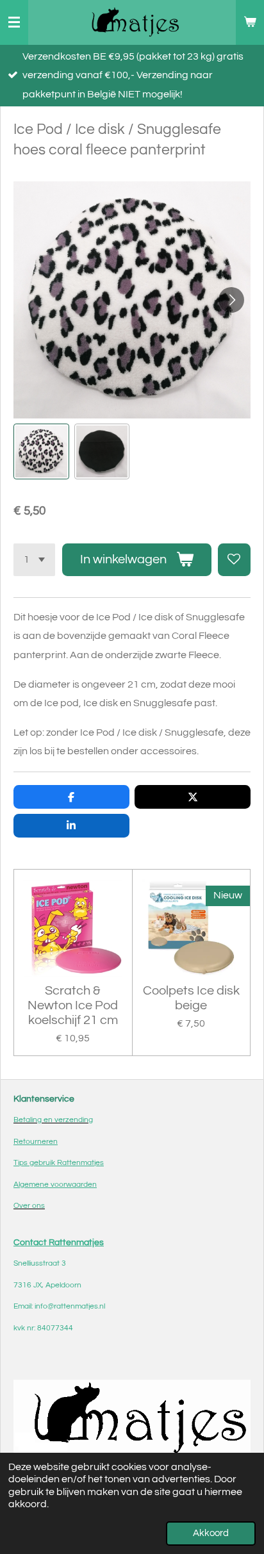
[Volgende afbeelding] (231, 300)
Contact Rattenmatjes (58, 1242)
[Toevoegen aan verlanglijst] (234, 559)
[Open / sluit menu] (14, 22)
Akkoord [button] (211, 1533)
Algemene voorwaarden (55, 1184)
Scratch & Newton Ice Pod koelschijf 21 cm (73, 1005)
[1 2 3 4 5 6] (34, 559)
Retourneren (35, 1141)
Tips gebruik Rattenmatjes (58, 1163)
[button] (41, 451)
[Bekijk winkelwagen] (250, 22)
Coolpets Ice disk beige (191, 998)
